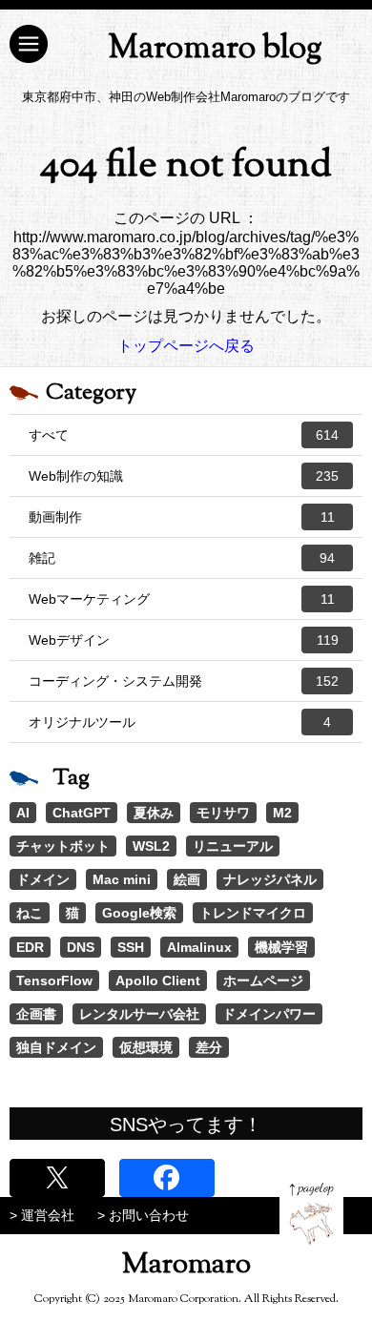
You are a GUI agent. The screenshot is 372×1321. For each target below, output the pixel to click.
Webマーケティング (182, 599)
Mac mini (122, 879)
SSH (130, 947)
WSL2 (151, 846)
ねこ (29, 912)
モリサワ (223, 812)
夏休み (154, 812)
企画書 (36, 1014)
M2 (282, 812)
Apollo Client (157, 980)
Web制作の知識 (184, 476)
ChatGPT (81, 812)
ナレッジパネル (270, 879)
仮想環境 (146, 1047)
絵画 (187, 879)
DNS (80, 947)
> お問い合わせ (143, 1215)
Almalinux (199, 947)
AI (23, 812)
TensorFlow (54, 980)
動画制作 (182, 517)
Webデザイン (184, 640)
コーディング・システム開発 (184, 681)
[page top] (311, 1213)
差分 (209, 1047)
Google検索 (139, 912)
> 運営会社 (42, 1215)
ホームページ (263, 980)
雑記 (182, 558)
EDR (30, 947)
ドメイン (43, 879)
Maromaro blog (215, 49)
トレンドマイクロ (252, 912)
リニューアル (233, 846)
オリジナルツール (180, 722)
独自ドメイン (56, 1047)
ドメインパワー (269, 1014)
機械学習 (281, 947)
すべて (184, 435)
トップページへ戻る (186, 346)
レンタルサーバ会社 (139, 1014)
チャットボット (63, 846)
